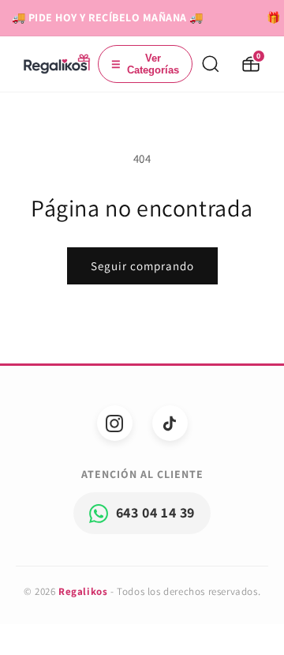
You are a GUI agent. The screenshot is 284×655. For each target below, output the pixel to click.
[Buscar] (210, 64)
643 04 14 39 (155, 512)
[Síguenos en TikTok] (170, 423)
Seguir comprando (142, 265)
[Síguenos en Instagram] (115, 423)
